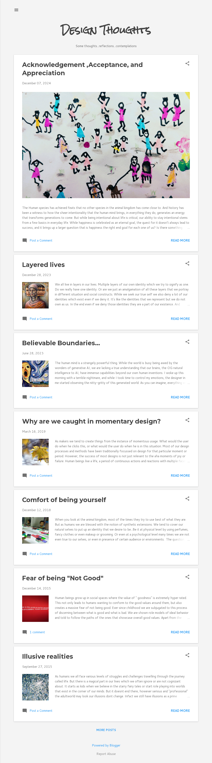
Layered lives (43, 265)
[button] (187, 64)
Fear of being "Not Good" (63, 578)
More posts (106, 730)
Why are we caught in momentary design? (91, 421)
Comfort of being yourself (64, 500)
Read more (180, 240)
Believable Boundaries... (61, 343)
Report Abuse (106, 754)
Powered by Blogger (106, 745)
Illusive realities (47, 656)
